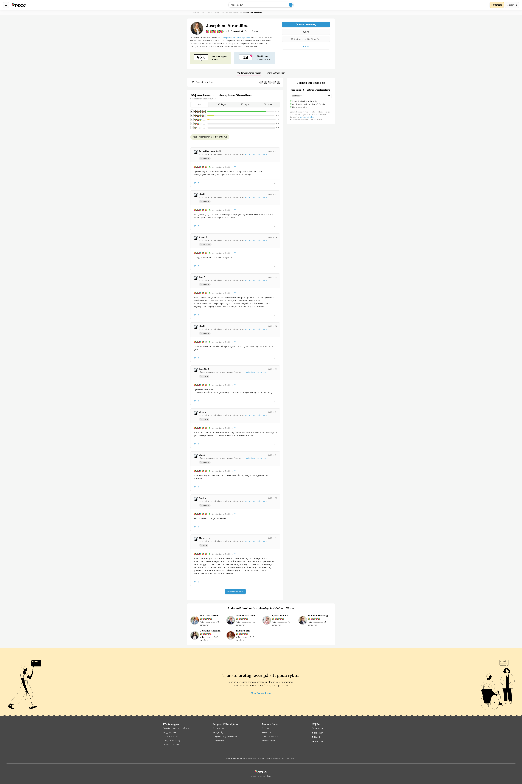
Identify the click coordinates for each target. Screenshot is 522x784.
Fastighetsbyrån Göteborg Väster (235, 38)
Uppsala (276, 759)
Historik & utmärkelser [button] (275, 73)
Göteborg (261, 759)
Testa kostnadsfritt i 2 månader (176, 728)
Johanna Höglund (210, 630)
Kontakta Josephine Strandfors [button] (307, 39)
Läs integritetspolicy (307, 117)
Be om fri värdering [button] (307, 24)
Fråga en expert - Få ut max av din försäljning (310, 90)
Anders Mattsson (246, 615)
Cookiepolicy (218, 741)
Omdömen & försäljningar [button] (249, 73)
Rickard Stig (243, 630)
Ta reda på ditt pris (171, 745)
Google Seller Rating (171, 741)
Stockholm (251, 759)
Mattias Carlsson (209, 615)
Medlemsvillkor (268, 741)
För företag (496, 5)
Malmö (269, 759)
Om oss (265, 728)
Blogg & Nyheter (170, 732)
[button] (306, 32)
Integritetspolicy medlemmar (225, 736)
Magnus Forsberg (318, 615)
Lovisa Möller (280, 615)
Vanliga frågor (219, 732)
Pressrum (266, 732)
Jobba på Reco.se (269, 736)
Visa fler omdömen (235, 591)
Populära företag (289, 759)
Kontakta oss (218, 728)
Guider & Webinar (170, 736)
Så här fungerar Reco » (261, 693)
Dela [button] (307, 46)
